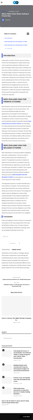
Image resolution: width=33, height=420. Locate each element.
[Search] (31, 2)
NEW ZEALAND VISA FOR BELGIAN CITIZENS (16, 45)
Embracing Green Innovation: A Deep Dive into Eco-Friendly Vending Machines (22, 391)
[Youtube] (17, 416)
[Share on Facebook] (22, 243)
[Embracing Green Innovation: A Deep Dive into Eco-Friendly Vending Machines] (7, 391)
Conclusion (9, 48)
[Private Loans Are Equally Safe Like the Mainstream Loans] (7, 380)
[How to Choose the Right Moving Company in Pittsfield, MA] (16, 306)
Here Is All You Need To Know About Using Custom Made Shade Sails (15, 401)
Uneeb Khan (16, 249)
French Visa (5, 236)
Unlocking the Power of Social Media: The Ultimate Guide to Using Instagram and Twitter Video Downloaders (22, 354)
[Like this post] (20, 243)
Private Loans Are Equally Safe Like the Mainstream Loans (22, 379)
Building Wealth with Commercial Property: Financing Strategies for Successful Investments (21, 367)
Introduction (8, 38)
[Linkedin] (14, 416)
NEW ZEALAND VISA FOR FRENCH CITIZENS (16, 41)
